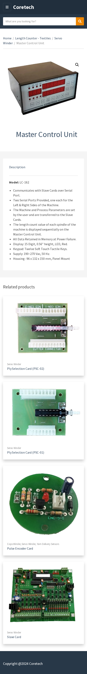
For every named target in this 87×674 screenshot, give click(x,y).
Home (7, 38)
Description (17, 167)
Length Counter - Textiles (33, 38)
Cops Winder (13, 544)
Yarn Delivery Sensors (48, 544)
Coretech (23, 7)
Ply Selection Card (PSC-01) (25, 452)
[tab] (43, 167)
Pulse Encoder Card (20, 548)
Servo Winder (14, 364)
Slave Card (14, 637)
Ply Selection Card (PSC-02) (25, 369)
